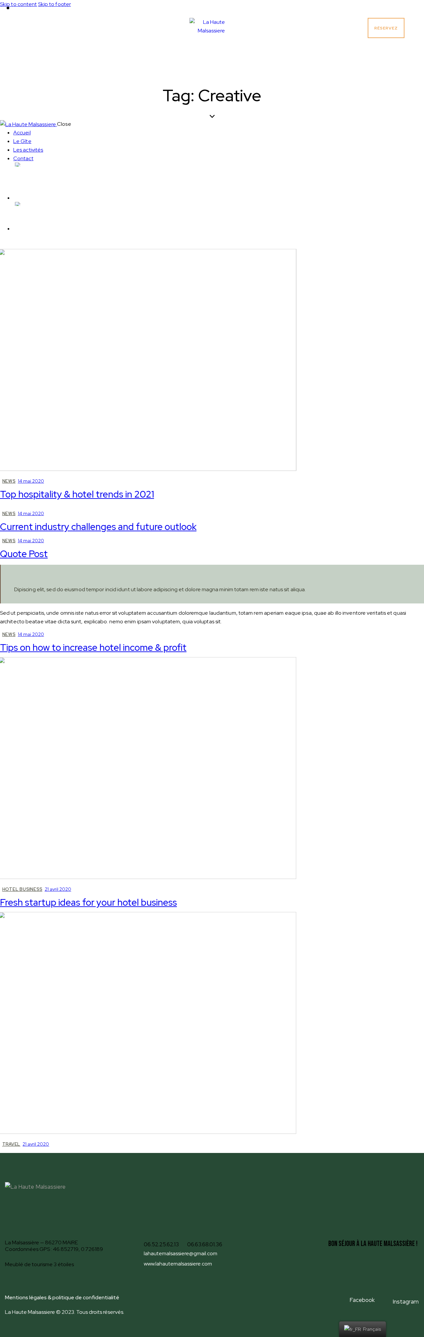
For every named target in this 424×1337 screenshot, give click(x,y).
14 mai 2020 (31, 481)
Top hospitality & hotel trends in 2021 (77, 494)
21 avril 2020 (58, 889)
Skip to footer (54, 4)
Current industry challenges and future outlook (98, 526)
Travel (11, 1144)
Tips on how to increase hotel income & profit (93, 647)
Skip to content (18, 4)
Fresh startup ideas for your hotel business (88, 902)
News (9, 481)
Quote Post (24, 554)
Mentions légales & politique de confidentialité (62, 1297)
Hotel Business (22, 889)
